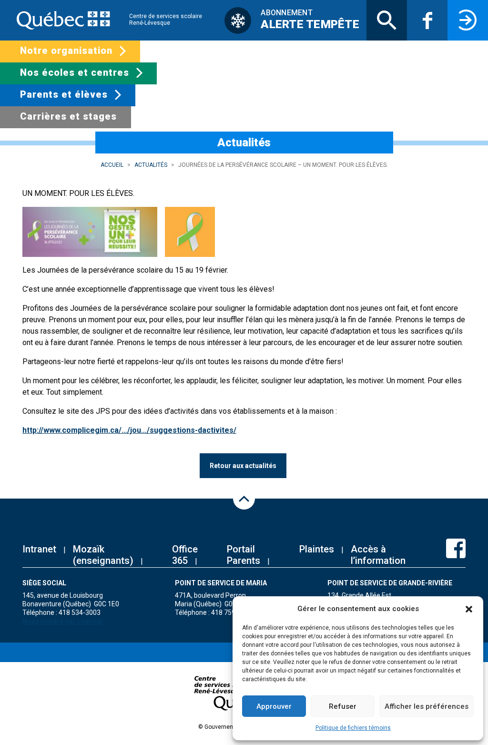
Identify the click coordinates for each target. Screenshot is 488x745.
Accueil (112, 165)
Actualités (150, 165)
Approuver (274, 706)
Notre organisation (66, 50)
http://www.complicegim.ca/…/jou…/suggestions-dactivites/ (129, 430)
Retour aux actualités (243, 465)
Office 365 (185, 554)
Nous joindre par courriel (62, 621)
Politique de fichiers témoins (353, 728)
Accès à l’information (378, 554)
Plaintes (316, 549)
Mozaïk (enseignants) (103, 554)
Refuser (342, 706)
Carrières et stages (68, 116)
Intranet (39, 549)
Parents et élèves (64, 94)
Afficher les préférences (426, 706)
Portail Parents (243, 554)
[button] (469, 608)
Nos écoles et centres (74, 72)
